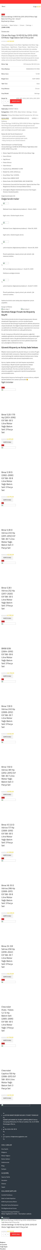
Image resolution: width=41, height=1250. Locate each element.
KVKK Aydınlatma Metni (9, 1201)
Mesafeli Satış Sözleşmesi (9, 1205)
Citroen (22, 25)
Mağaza (4, 1152)
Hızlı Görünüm (3, 410)
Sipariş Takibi (5, 1177)
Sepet (3, 1187)
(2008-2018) (5, 27)
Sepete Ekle (16, 101)
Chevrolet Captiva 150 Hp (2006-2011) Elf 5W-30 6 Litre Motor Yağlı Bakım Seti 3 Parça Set (8, 1079)
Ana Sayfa (4, 25)
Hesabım (4, 1180)
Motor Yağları (5, 1155)
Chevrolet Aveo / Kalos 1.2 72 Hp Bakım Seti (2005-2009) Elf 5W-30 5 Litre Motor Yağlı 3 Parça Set (7, 1018)
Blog (2, 1166)
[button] (7, 442)
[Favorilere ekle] (8, 410)
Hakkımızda (5, 1162)
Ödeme (3, 1183)
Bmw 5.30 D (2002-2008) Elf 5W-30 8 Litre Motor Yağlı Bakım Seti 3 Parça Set (7, 481)
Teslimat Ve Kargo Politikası (10, 1212)
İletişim (3, 1169)
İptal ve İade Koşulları (8, 1198)
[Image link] (15, 1108)
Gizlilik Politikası (6, 1195)
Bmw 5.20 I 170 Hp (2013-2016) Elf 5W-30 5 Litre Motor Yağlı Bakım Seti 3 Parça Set (8, 423)
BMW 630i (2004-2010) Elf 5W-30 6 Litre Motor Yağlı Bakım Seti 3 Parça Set (7, 657)
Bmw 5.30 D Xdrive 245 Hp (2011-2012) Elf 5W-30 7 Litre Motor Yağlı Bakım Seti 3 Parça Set (8, 539)
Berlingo (28, 25)
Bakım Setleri (14, 25)
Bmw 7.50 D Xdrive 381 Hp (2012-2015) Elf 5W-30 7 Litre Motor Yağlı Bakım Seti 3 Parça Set (8, 775)
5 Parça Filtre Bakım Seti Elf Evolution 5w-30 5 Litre (23, 115)
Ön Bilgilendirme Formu (9, 1208)
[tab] (5, 118)
